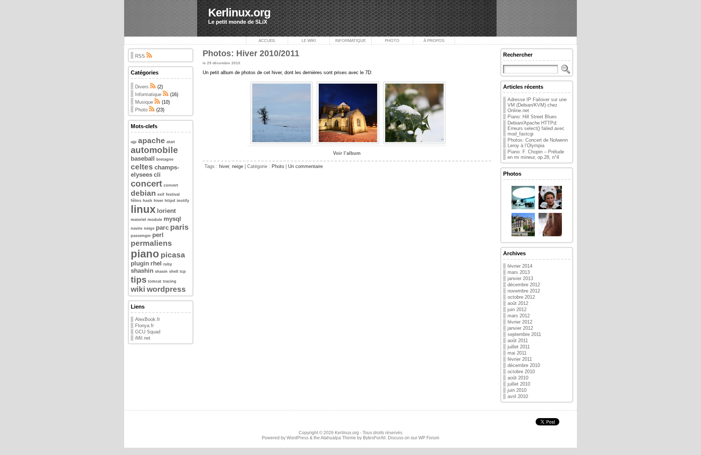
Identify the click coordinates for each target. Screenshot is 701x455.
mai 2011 (516, 353)
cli (157, 174)
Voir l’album (347, 153)
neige (149, 228)
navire (136, 228)
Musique (144, 102)
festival (173, 194)
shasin (161, 271)
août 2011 (517, 340)
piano (145, 254)
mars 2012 (518, 315)
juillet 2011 (518, 346)
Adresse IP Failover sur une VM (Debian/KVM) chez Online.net (537, 105)
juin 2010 (516, 390)
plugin (140, 263)
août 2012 (517, 303)
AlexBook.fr (147, 319)
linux (143, 209)
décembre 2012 (523, 284)
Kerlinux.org (239, 12)
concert (146, 183)
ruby (167, 264)
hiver (158, 200)
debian (143, 193)
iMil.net (142, 338)
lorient (166, 210)
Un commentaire (305, 166)
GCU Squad (147, 331)
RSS (140, 56)
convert (171, 185)
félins (136, 200)
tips (138, 279)
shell (173, 271)
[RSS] (153, 86)
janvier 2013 (520, 278)
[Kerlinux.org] (350, 18)
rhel (156, 263)
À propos (434, 40)
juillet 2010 (518, 384)
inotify (183, 200)
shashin (142, 270)
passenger (141, 235)
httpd (170, 200)
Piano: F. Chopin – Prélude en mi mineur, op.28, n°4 (535, 154)
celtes (142, 166)
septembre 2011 (524, 334)
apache (151, 140)
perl (158, 235)
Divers (142, 86)
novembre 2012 (523, 291)
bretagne (164, 159)
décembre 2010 (523, 365)
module (155, 219)
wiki (138, 289)
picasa (173, 255)
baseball (143, 158)
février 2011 (519, 359)
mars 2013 (518, 272)
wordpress (166, 289)
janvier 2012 (520, 328)
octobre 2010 (521, 371)
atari (170, 141)
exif (160, 194)
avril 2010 (517, 396)
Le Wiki (309, 40)
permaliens (151, 243)
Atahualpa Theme (338, 437)
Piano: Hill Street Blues (532, 116)
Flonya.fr (144, 325)
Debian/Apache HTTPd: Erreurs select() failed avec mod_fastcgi (535, 128)
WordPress (298, 437)
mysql (172, 218)
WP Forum (428, 437)
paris (179, 227)
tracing (169, 281)
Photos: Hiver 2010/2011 (251, 53)
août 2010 (517, 378)
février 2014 (519, 266)
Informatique (350, 40)
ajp (134, 141)
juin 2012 (516, 309)
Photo (392, 40)
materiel (138, 219)
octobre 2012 (521, 297)
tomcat (154, 281)
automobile (154, 150)
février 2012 (519, 322)
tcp (183, 271)
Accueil (267, 40)
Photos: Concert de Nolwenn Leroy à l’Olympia (537, 142)
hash (147, 200)
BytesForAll (374, 437)
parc (162, 227)
